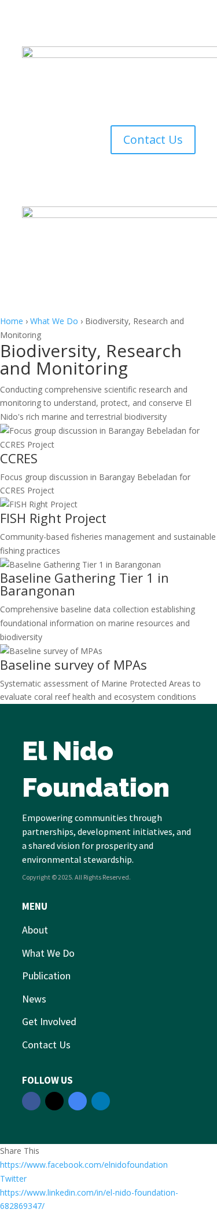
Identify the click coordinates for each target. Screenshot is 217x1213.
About (35, 929)
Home (11, 320)
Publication (46, 975)
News (34, 998)
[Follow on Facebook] (31, 1101)
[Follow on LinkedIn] (100, 1101)
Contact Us (153, 139)
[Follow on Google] (77, 1101)
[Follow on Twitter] (54, 1101)
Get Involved (49, 1021)
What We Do (54, 320)
